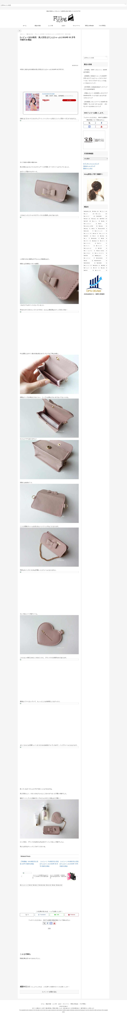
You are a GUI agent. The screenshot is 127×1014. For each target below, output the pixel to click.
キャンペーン (66, 1003)
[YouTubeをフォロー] (54, 923)
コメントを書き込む (49, 992)
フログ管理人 (83, 1003)
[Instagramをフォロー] (51, 923)
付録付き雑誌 (42, 885)
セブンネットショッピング (91, 163)
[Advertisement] (49, 52)
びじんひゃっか (24, 885)
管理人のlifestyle (74, 1003)
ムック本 (55, 1003)
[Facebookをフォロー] (47, 923)
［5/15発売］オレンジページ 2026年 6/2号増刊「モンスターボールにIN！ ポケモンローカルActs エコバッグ (95, 104)
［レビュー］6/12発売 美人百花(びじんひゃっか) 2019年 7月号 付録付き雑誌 (69, 864)
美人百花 (49, 885)
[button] (125, 4)
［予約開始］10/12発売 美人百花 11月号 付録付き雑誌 (29, 863)
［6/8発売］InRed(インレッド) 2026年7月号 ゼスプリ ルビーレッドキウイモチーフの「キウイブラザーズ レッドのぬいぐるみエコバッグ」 (95, 79)
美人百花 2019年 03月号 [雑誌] (48, 93)
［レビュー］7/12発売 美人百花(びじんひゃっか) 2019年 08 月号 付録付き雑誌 (49, 864)
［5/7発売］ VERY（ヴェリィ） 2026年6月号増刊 (95, 71)
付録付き (36, 885)
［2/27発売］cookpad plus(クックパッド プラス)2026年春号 (95, 88)
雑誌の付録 (60, 885)
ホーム (42, 1003)
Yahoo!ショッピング (89, 166)
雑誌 (54, 885)
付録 (31, 885)
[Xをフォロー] (44, 923)
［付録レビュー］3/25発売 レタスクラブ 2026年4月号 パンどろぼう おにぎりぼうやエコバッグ (95, 95)
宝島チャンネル (87, 168)
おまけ (59, 1003)
